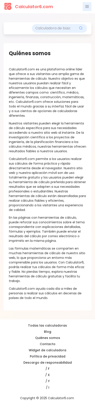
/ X (47, 375)
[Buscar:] (53, 28)
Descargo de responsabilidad (47, 362)
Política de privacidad (47, 356)
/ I (47, 387)
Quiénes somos (47, 338)
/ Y (48, 381)
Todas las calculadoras (47, 325)
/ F (47, 369)
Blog (47, 331)
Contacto (47, 344)
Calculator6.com (34, 7)
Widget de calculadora (47, 350)
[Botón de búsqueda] (81, 28)
